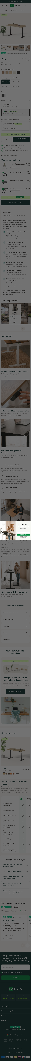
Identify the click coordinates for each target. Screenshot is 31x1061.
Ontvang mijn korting (23, 534)
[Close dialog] (30, 521)
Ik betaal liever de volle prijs (23, 536)
